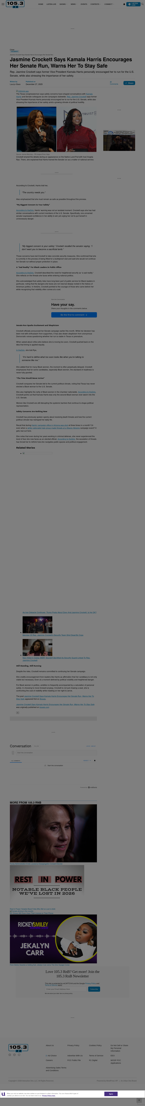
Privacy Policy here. (48, 1096)
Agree (111, 1094)
